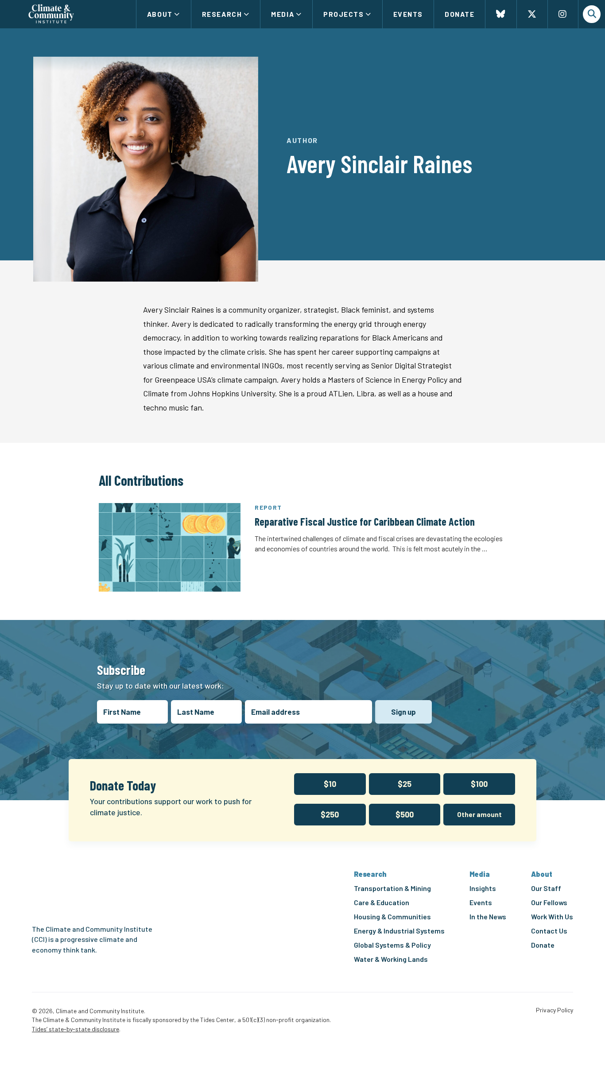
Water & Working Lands (391, 959)
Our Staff (546, 888)
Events (408, 14)
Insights (482, 888)
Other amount (479, 814)
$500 (405, 814)
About (160, 14)
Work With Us (552, 916)
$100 (479, 784)
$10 (330, 784)
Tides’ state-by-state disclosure (75, 1029)
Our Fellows (549, 902)
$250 (330, 814)
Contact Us (549, 930)
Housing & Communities (392, 916)
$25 (404, 784)
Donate (459, 14)
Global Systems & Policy (392, 945)
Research (222, 14)
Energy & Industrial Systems (399, 930)
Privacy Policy (554, 1010)
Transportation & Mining (392, 888)
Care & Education (381, 902)
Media (282, 14)
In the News (487, 916)
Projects (343, 14)
